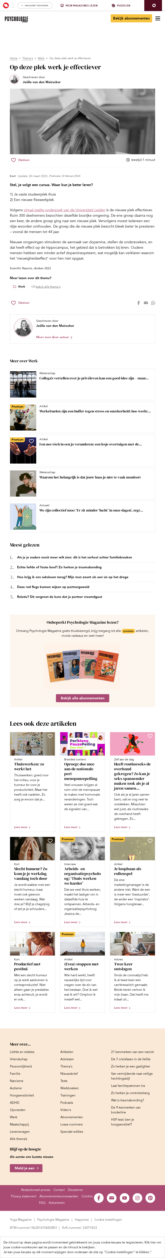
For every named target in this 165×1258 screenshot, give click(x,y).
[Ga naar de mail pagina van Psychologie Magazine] (112, 1198)
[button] (153, 5)
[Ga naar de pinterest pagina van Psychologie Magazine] (150, 1198)
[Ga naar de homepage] (16, 19)
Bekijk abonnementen (131, 18)
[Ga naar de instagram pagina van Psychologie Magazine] (137, 1198)
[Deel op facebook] (139, 303)
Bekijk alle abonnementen (82, 698)
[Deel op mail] (146, 303)
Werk (41, 58)
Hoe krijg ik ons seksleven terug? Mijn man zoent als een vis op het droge (72, 577)
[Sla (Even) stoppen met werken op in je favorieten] (100, 935)
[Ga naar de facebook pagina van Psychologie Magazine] (99, 1198)
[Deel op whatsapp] (153, 303)
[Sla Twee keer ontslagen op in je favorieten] (150, 935)
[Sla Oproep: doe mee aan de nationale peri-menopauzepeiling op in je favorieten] (100, 736)
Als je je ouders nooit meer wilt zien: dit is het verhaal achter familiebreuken (74, 557)
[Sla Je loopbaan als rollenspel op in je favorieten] (150, 840)
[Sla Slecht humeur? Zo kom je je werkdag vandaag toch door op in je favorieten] (50, 840)
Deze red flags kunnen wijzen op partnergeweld (53, 587)
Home (14, 58)
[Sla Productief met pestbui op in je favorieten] (50, 935)
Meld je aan (24, 1168)
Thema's (27, 58)
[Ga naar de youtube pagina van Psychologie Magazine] (124, 1198)
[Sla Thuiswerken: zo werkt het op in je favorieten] (50, 736)
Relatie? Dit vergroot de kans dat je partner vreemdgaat (59, 597)
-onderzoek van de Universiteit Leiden (64, 210)
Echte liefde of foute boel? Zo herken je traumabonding (59, 567)
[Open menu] (157, 18)
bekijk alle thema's (48, 287)
